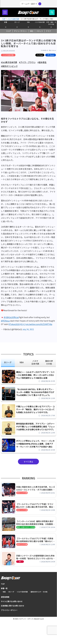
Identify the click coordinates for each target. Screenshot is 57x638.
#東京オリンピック (9, 66)
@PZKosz (5, 320)
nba (22, 362)
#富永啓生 (42, 62)
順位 (31, 31)
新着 (5, 22)
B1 (20, 561)
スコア (8, 31)
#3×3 (23, 324)
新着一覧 (4, 588)
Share (51, 55)
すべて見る (28, 461)
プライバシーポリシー (9, 610)
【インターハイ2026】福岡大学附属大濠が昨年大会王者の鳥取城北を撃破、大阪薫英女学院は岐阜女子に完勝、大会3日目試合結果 (35, 522)
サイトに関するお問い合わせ (11, 601)
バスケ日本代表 (40, 22)
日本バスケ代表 (22, 493)
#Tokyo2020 (14, 324)
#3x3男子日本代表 (9, 62)
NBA (28, 22)
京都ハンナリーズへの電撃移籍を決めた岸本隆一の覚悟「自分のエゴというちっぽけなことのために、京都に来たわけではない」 (35, 557)
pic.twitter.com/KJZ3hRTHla (39, 324)
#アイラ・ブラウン (27, 62)
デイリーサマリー (20, 31)
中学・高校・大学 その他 (51, 23)
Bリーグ (17, 22)
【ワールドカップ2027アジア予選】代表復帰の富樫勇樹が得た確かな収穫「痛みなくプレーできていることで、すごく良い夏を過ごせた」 (35, 540)
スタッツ (39, 31)
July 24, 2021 (28, 329)
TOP (3, 584)
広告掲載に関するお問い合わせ (12, 605)
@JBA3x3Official (11, 317)
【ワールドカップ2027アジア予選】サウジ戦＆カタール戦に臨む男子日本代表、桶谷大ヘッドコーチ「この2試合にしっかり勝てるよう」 (35, 505)
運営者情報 (5, 597)
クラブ (48, 31)
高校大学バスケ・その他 (39, 592)
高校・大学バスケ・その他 (26, 527)
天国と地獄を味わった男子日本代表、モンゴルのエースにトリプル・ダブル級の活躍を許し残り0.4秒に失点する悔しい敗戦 (35, 488)
